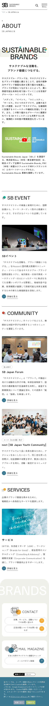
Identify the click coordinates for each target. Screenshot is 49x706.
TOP (3, 12)
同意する (30, 702)
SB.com (28, 674)
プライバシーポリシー (19, 696)
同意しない (19, 702)
